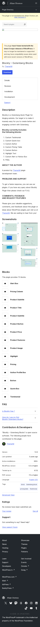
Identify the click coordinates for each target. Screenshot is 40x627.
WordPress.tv (8, 570)
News (4, 544)
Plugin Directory (7, 10)
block (23, 484)
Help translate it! (20, 17)
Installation (8, 91)
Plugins (24, 548)
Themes (24, 544)
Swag (24, 570)
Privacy (5, 552)
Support (7, 102)
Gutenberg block (31, 484)
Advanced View (8, 495)
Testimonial (33, 489)
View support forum (9, 527)
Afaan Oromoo (13, 598)
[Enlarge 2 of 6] (16, 236)
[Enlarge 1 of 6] (16, 226)
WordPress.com (9, 577)
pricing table (24, 489)
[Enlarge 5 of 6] (35, 251)
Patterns (24, 552)
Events (24, 562)
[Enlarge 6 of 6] (35, 261)
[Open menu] (36, 3)
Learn (4, 559)
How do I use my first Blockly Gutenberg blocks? (12, 418)
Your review (6, 511)
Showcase (25, 540)
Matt (5, 581)
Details (7, 80)
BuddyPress (8, 588)
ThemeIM (8, 66)
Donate (25, 566)
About (4, 540)
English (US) (33, 479)
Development (9, 97)
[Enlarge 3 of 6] (16, 247)
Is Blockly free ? (8, 411)
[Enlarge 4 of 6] (35, 226)
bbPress (6, 584)
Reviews (7, 86)
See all (35, 511)
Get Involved (26, 559)
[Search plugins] (25, 24)
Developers (6, 566)
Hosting (5, 548)
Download (7, 72)
